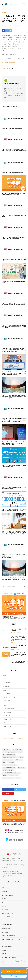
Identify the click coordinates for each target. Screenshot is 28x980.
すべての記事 (6, 686)
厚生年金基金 (18, 759)
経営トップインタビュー (9, 719)
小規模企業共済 (11, 762)
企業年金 (21, 757)
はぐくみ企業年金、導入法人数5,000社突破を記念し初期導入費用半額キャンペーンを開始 (13, 194)
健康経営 (5, 759)
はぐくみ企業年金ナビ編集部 (7, 25)
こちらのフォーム (16, 875)
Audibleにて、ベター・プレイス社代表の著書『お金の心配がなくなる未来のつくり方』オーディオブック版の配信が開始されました (14, 556)
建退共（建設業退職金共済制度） (9, 765)
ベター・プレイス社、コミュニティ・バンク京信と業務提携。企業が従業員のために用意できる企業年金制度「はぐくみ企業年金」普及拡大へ (14, 373)
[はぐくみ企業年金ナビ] (11, 4)
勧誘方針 (4, 950)
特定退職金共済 (21, 767)
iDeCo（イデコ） (6, 749)
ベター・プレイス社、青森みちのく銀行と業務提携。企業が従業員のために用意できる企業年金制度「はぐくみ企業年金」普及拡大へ (14, 396)
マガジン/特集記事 (6, 916)
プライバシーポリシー (7, 942)
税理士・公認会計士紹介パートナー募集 (11, 939)
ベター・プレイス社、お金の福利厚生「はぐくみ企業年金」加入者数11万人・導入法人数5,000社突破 (14, 510)
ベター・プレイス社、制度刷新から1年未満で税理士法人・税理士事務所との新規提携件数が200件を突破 (13, 578)
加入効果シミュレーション (8, 913)
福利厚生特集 (7, 715)
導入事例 (4, 898)
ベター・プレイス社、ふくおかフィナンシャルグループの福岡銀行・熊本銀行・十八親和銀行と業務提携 (14, 303)
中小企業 (20, 752)
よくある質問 (5, 909)
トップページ (5, 891)
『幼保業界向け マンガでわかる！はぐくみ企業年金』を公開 (14, 281)
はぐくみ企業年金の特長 (7, 895)
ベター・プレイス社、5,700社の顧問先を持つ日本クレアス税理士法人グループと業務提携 (13, 238)
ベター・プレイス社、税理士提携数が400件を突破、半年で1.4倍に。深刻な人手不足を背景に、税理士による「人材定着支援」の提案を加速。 (14, 350)
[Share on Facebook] (3, 30)
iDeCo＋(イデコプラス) (17, 749)
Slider (4, 752)
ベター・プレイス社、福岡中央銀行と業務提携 (12, 172)
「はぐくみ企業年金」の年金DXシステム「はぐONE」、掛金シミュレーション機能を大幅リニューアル (14, 151)
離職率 (11, 778)
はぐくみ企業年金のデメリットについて (13, 738)
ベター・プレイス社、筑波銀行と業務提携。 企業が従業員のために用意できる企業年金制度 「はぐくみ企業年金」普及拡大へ (14, 326)
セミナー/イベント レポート (10, 697)
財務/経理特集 (7, 722)
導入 (4, 762)
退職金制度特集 (7, 726)
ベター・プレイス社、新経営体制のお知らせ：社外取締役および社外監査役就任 (14, 488)
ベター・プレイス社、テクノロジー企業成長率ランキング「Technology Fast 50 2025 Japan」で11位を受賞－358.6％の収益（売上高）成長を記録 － (14, 420)
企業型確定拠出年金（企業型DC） (9, 757)
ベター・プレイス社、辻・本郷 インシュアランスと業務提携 (14, 215)
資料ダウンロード (6, 928)
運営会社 (4, 953)
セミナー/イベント (7, 690)
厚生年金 (11, 759)
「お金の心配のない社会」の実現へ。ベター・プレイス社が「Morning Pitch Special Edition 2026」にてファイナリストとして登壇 (14, 443)
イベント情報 (7, 693)
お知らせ (4, 12)
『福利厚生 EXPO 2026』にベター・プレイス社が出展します (14, 259)
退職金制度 (5, 778)
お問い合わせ (5, 932)
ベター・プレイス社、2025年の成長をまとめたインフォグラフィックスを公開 (14, 466)
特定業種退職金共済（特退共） (9, 767)
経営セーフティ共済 (13, 775)
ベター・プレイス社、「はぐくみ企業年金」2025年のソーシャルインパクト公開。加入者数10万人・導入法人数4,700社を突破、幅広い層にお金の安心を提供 (14, 533)
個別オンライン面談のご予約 (8, 935)
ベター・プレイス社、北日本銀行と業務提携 (12, 128)
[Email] (12, 69)
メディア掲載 (7, 682)
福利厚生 (5, 775)
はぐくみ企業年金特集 (9, 708)
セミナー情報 (7, 700)
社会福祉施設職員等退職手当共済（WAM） (11, 772)
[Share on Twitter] (7, 30)
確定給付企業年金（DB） (8, 770)
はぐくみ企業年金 (11, 752)
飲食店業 (18, 778)
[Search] (23, 4)
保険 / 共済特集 (7, 712)
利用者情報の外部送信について (9, 946)
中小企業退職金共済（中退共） (9, 754)
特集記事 (5, 705)
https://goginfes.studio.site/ (8, 62)
